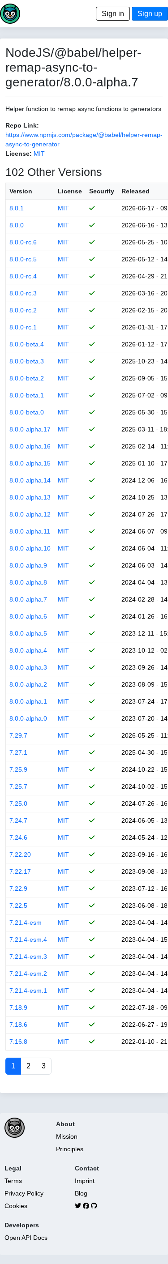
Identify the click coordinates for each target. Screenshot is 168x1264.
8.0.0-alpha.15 (30, 463)
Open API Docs (25, 1237)
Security (101, 191)
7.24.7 (18, 820)
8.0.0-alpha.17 (30, 429)
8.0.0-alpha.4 (28, 650)
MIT (39, 153)
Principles (69, 1149)
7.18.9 (18, 1007)
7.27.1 (18, 752)
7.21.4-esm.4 (28, 939)
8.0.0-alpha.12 (30, 514)
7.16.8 (18, 1041)
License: (18, 153)
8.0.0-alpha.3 (28, 667)
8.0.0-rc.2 (23, 310)
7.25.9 (18, 769)
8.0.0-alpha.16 (30, 446)
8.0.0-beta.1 (26, 395)
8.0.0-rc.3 (23, 293)
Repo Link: (22, 125)
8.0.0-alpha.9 (28, 565)
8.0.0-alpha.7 (28, 599)
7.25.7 (18, 786)
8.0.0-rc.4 (23, 276)
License (70, 191)
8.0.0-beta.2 (26, 378)
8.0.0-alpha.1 (28, 701)
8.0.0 (16, 225)
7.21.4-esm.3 (28, 956)
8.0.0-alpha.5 (28, 633)
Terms (13, 1180)
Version (20, 191)
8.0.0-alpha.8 (28, 582)
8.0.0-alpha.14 (30, 480)
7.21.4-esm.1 (28, 990)
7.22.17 (20, 871)
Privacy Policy (23, 1193)
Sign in (113, 13)
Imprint (85, 1180)
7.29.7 (18, 735)
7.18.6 (18, 1024)
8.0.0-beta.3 (26, 361)
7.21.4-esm (25, 922)
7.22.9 (18, 888)
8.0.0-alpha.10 (30, 548)
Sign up (150, 13)
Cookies (15, 1205)
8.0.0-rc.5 (23, 259)
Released (135, 191)
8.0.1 (16, 208)
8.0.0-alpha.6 (28, 616)
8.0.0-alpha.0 (28, 718)
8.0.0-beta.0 (26, 412)
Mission (67, 1136)
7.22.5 (18, 905)
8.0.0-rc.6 (23, 242)
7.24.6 (18, 837)
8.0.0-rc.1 (23, 327)
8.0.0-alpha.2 (28, 684)
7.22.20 (20, 854)
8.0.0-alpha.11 (29, 531)
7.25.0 (18, 803)
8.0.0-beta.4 (26, 344)
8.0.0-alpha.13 (30, 497)
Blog (81, 1193)
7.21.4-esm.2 (28, 973)
